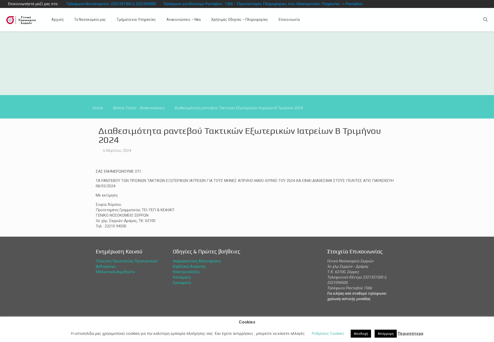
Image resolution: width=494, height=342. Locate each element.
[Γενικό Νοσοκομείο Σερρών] (22, 19)
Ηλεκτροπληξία (186, 272)
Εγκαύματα (182, 282)
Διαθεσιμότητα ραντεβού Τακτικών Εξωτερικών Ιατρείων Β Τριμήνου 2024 (239, 108)
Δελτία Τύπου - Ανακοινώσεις (139, 108)
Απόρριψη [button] (386, 334)
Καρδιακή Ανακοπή (189, 266)
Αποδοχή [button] (361, 334)
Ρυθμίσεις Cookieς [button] (328, 333)
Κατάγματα (182, 277)
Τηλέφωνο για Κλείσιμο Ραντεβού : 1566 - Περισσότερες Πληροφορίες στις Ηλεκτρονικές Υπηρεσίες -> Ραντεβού (263, 4)
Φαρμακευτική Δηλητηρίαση (197, 261)
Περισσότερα (410, 333)
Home (98, 108)
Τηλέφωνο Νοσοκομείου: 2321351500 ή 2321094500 (111, 4)
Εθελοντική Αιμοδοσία (115, 272)
